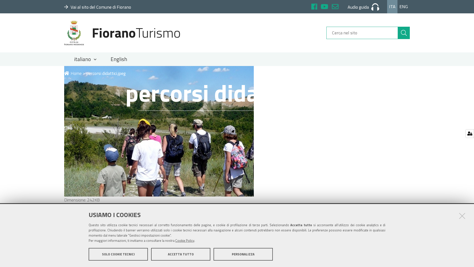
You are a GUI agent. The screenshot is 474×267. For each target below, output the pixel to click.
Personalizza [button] (243, 254)
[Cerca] (404, 33)
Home (76, 73)
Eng (403, 6)
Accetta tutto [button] (181, 254)
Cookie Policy (184, 240)
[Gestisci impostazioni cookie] (469, 133)
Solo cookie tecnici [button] (118, 254)
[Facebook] (314, 7)
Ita (392, 6)
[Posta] (335, 7)
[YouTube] (324, 7)
